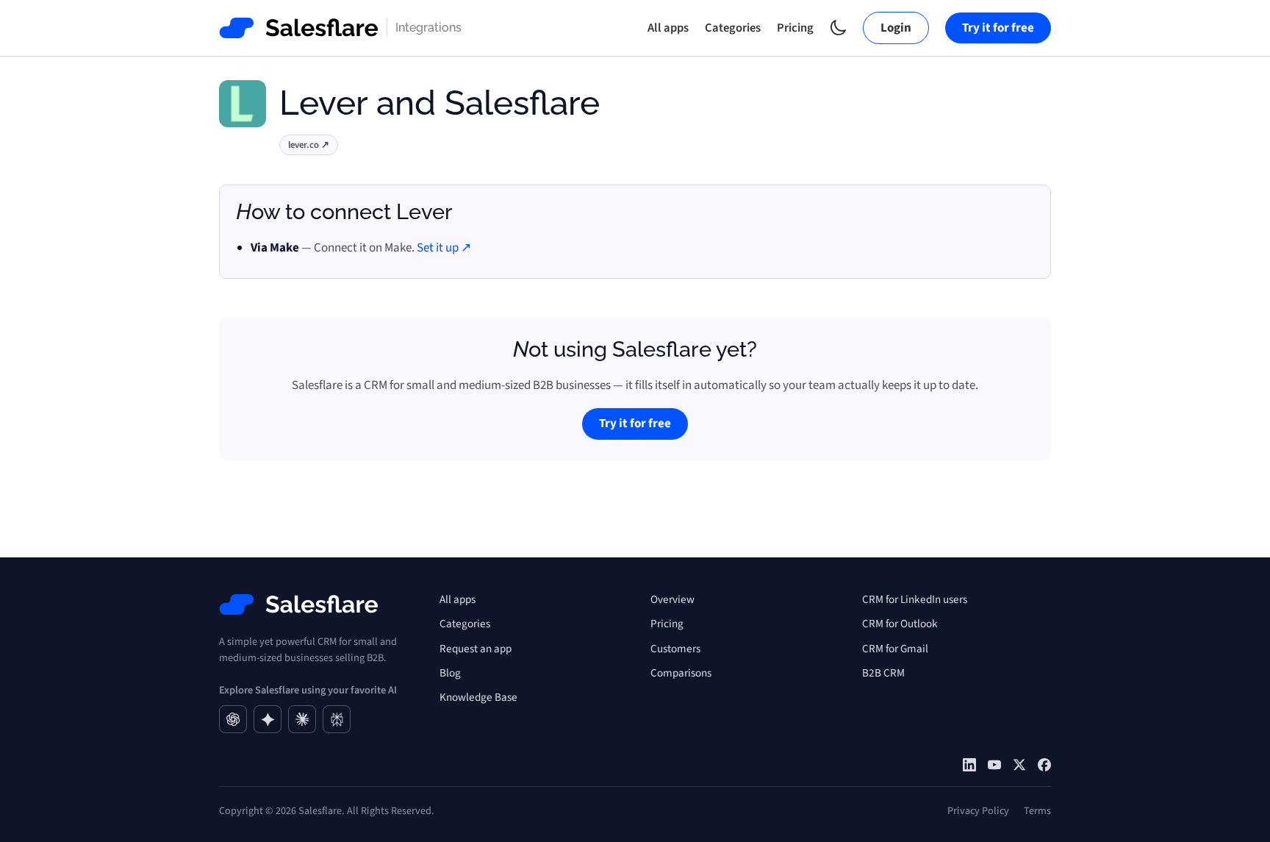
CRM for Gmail (895, 649)
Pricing (795, 28)
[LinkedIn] (969, 764)
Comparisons (680, 673)
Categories (733, 28)
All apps (668, 28)
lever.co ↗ (308, 144)
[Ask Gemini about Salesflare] (267, 719)
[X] (1019, 764)
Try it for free (998, 28)
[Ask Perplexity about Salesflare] (337, 719)
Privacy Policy (978, 810)
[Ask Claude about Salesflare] (302, 719)
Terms (1037, 810)
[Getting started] (994, 764)
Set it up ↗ (444, 248)
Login (895, 28)
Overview (672, 599)
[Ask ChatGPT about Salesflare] (233, 719)
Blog (450, 673)
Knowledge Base (478, 697)
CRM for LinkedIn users (914, 599)
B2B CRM (883, 673)
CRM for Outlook (900, 624)
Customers (675, 649)
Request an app (476, 649)
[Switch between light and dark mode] (838, 27)
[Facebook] (1044, 764)
